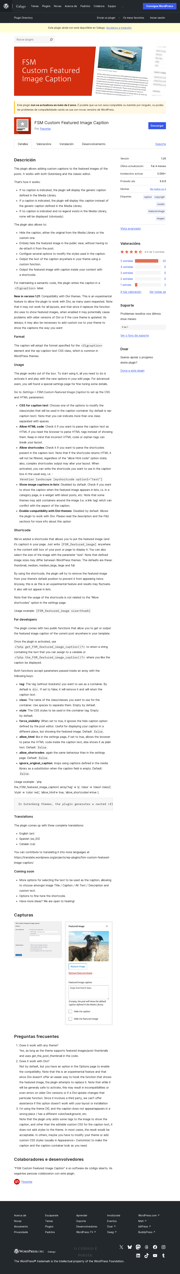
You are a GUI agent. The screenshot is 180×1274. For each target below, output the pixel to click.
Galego (52, 1251)
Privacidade (21, 1232)
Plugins (49, 1226)
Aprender (81, 1215)
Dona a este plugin (132, 370)
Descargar (157, 125)
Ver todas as (157, 292)
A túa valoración (130, 292)
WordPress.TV (86, 1232)
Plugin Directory (23, 17)
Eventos (112, 1221)
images (161, 218)
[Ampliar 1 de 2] (57, 926)
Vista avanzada (130, 228)
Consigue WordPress (159, 6)
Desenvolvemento (93, 144)
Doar (111, 1226)
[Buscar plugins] (51, 39)
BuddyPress (146, 1232)
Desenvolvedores (86, 1226)
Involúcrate (113, 1215)
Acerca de (20, 1215)
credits (161, 204)
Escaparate (51, 1215)
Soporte (160, 144)
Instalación (67, 144)
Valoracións (43, 144)
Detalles (23, 144)
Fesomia (45, 128)
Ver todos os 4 (158, 189)
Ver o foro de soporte (134, 335)
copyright (160, 197)
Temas (49, 1221)
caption (148, 197)
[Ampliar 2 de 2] (108, 926)
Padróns (50, 1232)
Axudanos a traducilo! (119, 27)
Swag (112, 1232)
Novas (17, 1221)
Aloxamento (21, 1226)
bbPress (144, 1226)
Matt (142, 1221)
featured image (157, 211)
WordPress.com (149, 1215)
